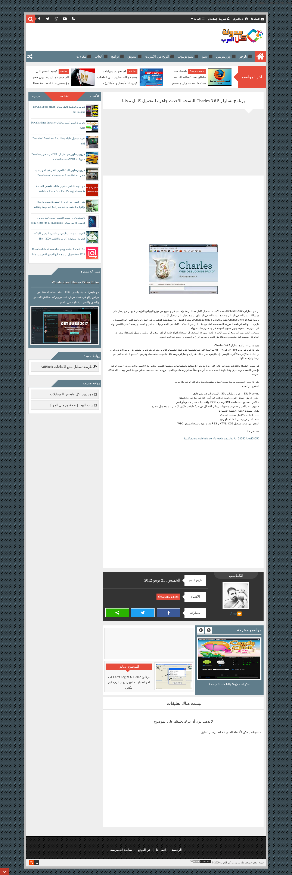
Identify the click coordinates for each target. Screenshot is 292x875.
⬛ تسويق (134, 56)
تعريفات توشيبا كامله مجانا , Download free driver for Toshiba (59, 109)
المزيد (197, 18)
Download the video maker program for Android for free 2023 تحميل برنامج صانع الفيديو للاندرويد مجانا (58, 252)
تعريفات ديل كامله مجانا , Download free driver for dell (58, 141)
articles (132, 71)
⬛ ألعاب (101, 56)
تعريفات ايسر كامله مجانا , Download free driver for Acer (58, 125)
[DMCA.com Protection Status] (200, 862)
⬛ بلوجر (245, 56)
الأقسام (94, 96)
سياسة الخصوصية (121, 849)
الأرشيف (36, 96)
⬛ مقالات (83, 56)
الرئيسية (176, 849)
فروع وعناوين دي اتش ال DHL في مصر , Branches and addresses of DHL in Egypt (58, 157)
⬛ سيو (207, 56)
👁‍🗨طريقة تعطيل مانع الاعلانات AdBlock (69, 367)
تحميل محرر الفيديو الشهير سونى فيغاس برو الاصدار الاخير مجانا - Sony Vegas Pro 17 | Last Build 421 (58, 221)
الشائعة (64, 96)
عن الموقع (238, 18)
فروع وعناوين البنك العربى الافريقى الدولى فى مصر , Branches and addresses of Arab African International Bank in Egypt (60, 173)
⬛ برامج (117, 56)
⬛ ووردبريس (226, 56)
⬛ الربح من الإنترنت (159, 56)
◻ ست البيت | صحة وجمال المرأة (73, 405)
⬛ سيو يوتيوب (188, 56)
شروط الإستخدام (217, 18)
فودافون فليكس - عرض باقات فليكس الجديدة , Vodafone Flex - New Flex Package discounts (60, 189)
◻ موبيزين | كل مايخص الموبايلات (73, 394)
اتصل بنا (255, 18)
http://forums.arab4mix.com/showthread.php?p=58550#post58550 (221, 438)
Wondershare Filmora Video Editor (75, 282)
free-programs (197, 71)
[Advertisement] (106, 37)
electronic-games (168, 596)
